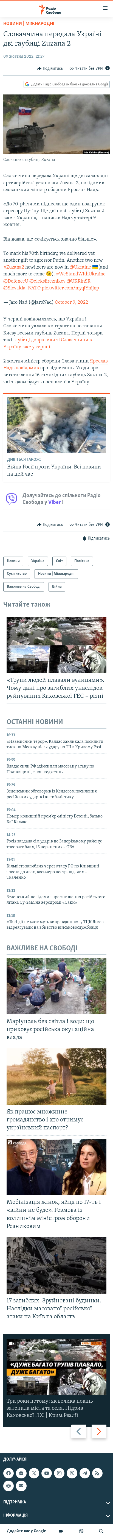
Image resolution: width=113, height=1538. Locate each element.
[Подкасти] (81, 1531)
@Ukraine (80, 267)
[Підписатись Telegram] (85, 1473)
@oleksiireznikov (47, 281)
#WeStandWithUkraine (81, 274)
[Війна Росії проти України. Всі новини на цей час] (56, 425)
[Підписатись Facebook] (8, 1473)
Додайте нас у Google (26, 1531)
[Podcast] (8, 1486)
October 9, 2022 (71, 302)
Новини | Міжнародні (28, 23)
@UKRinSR (79, 281)
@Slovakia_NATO (22, 288)
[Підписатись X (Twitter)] (34, 1473)
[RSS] (97, 1473)
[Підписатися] (21, 1486)
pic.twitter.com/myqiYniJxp (70, 288)
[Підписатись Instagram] (59, 1473)
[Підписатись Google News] (21, 1473)
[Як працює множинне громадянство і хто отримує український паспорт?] (56, 1076)
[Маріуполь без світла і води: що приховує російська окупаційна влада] (56, 986)
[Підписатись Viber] (72, 1473)
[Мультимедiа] (61, 1531)
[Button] (50, 68)
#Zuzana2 (13, 267)
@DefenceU (15, 281)
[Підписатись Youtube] (46, 1473)
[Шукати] (101, 1531)
